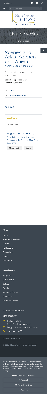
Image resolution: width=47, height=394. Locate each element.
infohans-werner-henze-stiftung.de (22, 327)
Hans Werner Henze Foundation (23, 345)
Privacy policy (19, 375)
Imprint (32, 375)
